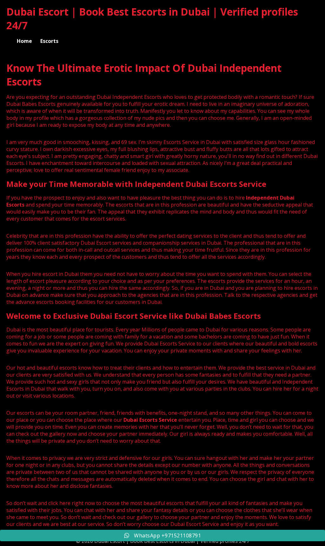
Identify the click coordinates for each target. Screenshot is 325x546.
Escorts (49, 41)
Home (24, 41)
